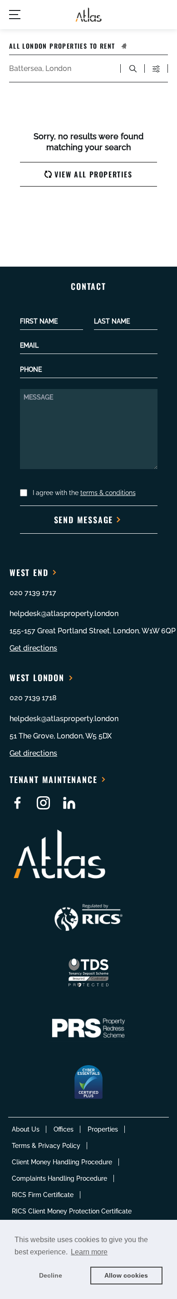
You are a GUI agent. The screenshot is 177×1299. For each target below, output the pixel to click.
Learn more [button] (89, 1252)
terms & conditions (108, 492)
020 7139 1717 (33, 592)
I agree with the (84, 492)
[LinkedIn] (69, 803)
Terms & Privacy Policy (46, 1145)
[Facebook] (17, 803)
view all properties (93, 174)
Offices (64, 1129)
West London (37, 677)
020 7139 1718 (33, 697)
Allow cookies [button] (126, 1275)
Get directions (33, 648)
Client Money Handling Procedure (62, 1162)
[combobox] (61, 68)
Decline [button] (50, 1275)
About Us (25, 1129)
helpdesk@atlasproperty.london (64, 613)
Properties (103, 1129)
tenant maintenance (53, 779)
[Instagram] (43, 803)
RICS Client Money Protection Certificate (72, 1211)
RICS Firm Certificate (43, 1194)
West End (29, 572)
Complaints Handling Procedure (59, 1178)
